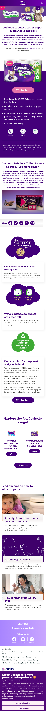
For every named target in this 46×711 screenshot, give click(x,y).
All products (23, 465)
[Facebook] (10, 223)
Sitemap (22, 660)
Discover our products (23, 628)
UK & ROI (8, 649)
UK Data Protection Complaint (14, 663)
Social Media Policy (9, 660)
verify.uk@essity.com (31, 48)
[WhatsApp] (27, 223)
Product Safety (32, 660)
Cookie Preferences (35, 663)
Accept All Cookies (23, 703)
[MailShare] (32, 223)
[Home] (23, 3)
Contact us (23, 623)
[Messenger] (21, 223)
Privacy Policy (18, 657)
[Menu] (3, 3)
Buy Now (24, 90)
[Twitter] (16, 223)
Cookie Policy (31, 657)
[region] (23, 691)
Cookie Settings (23, 708)
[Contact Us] (38, 8)
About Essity (7, 657)
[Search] (42, 3)
